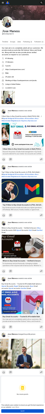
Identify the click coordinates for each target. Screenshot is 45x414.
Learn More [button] (15, 407)
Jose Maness (13, 111)
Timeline (5, 42)
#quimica (24, 121)
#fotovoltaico (19, 118)
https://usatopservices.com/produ (25, 80)
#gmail (5, 118)
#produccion (32, 121)
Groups (12, 42)
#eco (37, 118)
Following (27, 42)
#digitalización (16, 121)
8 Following (9, 58)
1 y (8, 112)
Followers (38, 42)
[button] (41, 3)
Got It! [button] (22, 411)
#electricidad (6, 121)
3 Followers (9, 62)
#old (30, 230)
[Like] (22, 159)
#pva (31, 286)
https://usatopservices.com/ (15, 69)
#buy (39, 228)
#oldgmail (11, 118)
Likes (19, 42)
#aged (16, 286)
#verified (39, 230)
